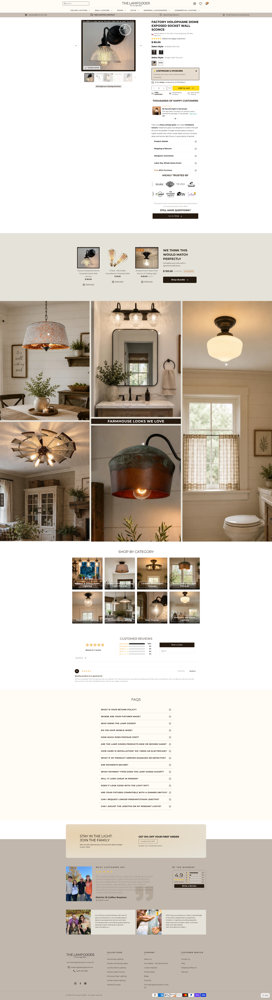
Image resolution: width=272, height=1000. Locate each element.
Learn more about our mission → (176, 927)
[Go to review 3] (177, 118)
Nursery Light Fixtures (116, 972)
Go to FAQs (174, 216)
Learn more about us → (102, 927)
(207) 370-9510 (82, 971)
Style (134, 10)
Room (120, 10)
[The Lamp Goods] (136, 4)
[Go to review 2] (175, 118)
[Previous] (76, 45)
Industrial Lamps (113, 985)
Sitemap (184, 972)
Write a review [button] (177, 645)
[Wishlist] (200, 3)
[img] (86, 671)
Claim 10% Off (148, 841)
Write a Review (189, 886)
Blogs (146, 976)
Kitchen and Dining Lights (117, 963)
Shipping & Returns (189, 968)
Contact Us (185, 959)
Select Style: (166, 46)
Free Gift (147, 980)
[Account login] (194, 3)
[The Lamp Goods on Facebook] (80, 983)
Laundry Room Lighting (116, 968)
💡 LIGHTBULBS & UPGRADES (169, 74)
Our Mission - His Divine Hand (156, 963)
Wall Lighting (102, 10)
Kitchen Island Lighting (116, 980)
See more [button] (193, 114)
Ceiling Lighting (79, 10)
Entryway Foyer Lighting (117, 976)
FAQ (183, 963)
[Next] (140, 45)
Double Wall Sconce (161, 62)
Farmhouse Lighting (115, 959)
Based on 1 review (93, 650)
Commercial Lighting (186, 10)
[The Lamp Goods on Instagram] (75, 983)
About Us (148, 959)
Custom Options (150, 968)
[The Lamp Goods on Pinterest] (85, 983)
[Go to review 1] (173, 118)
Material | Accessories (156, 10)
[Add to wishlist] (169, 88)
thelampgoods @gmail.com (82, 967)
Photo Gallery (149, 972)
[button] (157, 39)
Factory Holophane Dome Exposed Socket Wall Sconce (88, 273)
